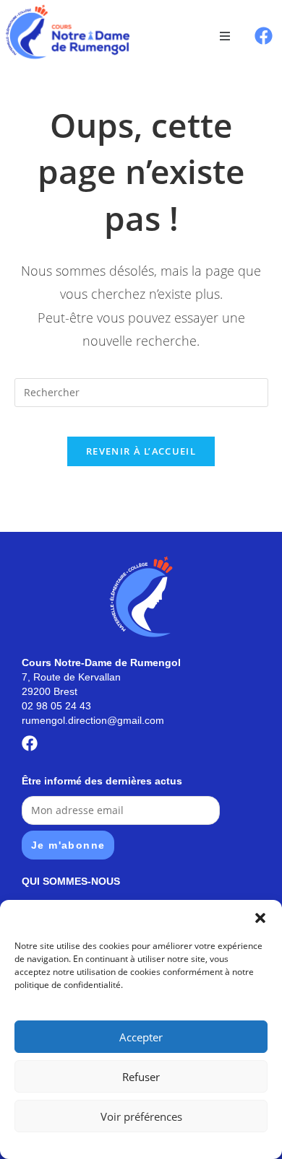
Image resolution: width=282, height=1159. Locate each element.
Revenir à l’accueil (141, 451)
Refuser (141, 1077)
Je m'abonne (68, 845)
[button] (260, 918)
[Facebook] (264, 36)
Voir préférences (141, 1116)
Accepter (141, 1037)
